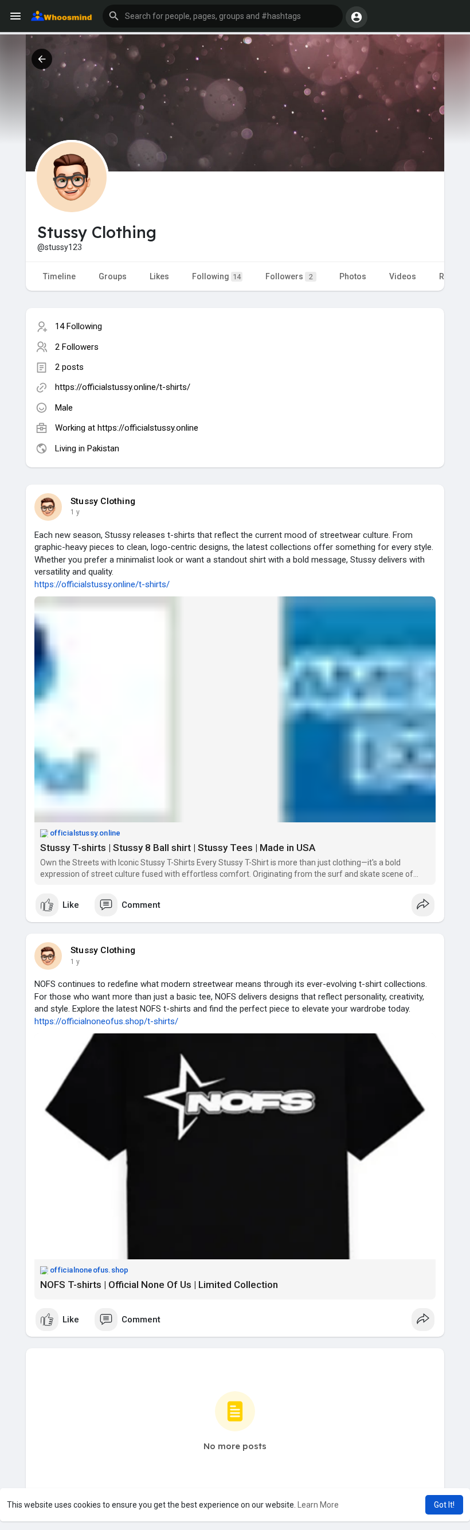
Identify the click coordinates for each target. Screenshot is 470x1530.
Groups (113, 276)
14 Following (78, 326)
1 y (75, 512)
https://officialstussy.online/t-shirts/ (122, 387)
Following (216, 276)
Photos (352, 276)
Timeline (59, 276)
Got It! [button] (444, 1504)
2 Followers (77, 347)
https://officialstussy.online (147, 428)
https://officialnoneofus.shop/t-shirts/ (106, 1021)
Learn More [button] (318, 1504)
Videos (402, 276)
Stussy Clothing (102, 501)
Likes (159, 276)
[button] (223, 16)
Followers (289, 276)
